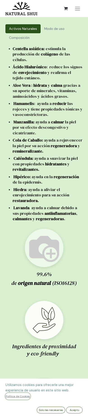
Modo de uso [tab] (54, 29)
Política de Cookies (18, 396)
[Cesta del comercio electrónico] (66, 8)
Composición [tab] (19, 37)
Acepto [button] (74, 410)
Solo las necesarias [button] (51, 410)
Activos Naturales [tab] (23, 29)
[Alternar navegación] (77, 8)
